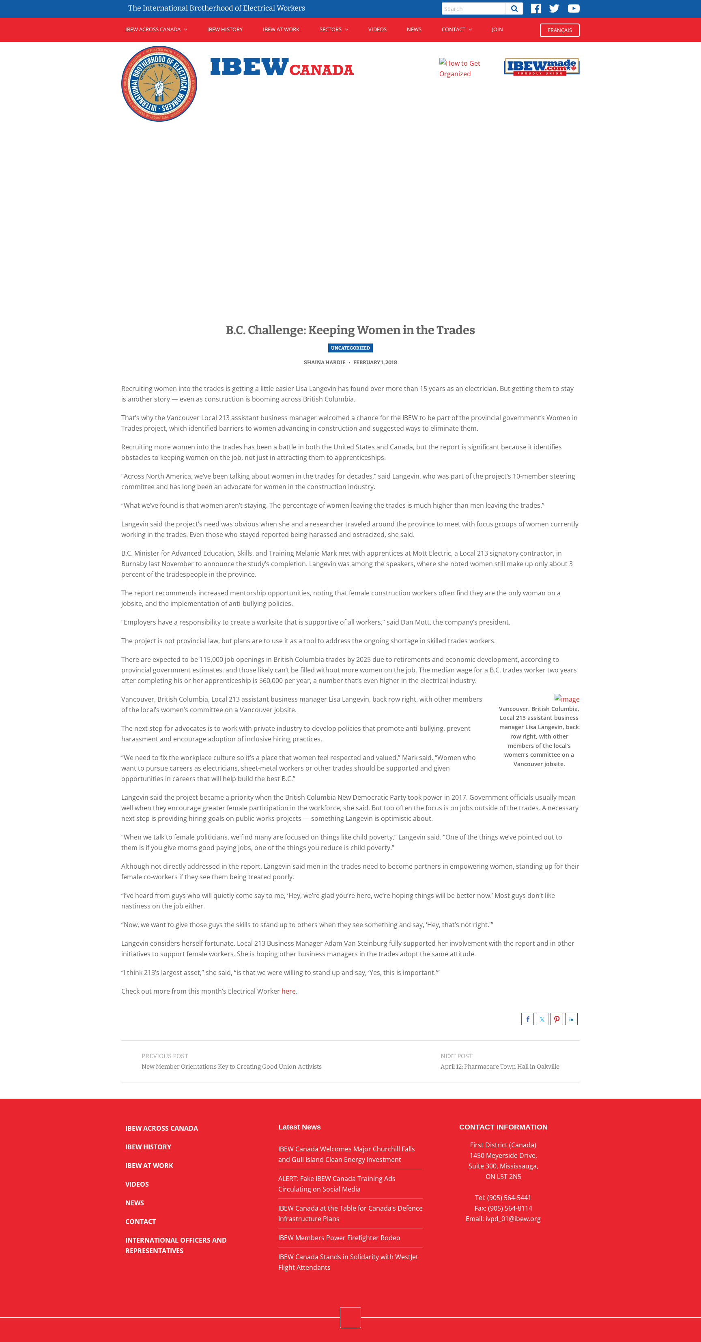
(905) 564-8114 (510, 1208)
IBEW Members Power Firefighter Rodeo (339, 1237)
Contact (453, 29)
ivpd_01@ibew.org (513, 1218)
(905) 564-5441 (509, 1197)
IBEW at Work (281, 29)
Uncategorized (350, 348)
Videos (377, 29)
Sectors (331, 29)
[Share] (527, 1019)
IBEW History (225, 29)
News (414, 29)
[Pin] (556, 1019)
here (288, 991)
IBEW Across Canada (153, 29)
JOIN (497, 29)
